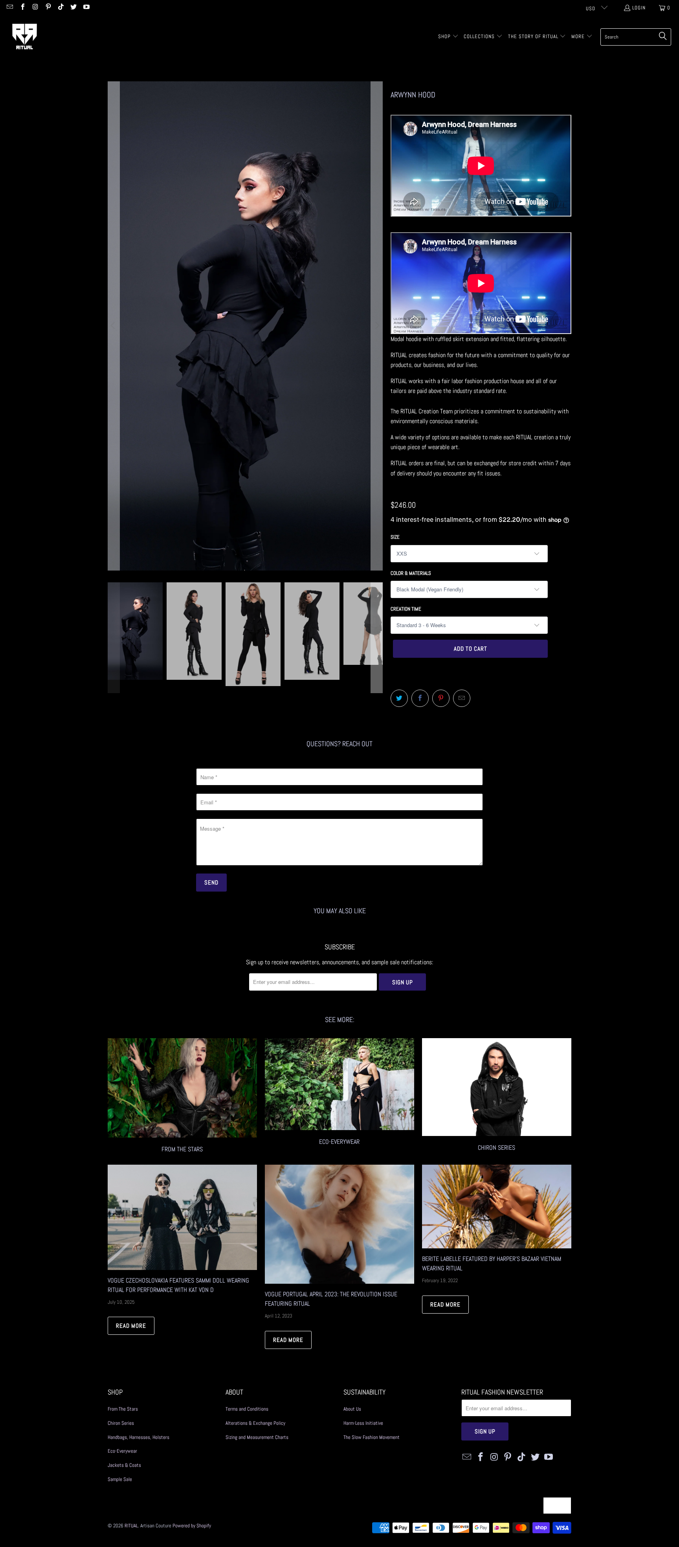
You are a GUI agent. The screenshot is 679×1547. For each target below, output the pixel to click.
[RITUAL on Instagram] (35, 7)
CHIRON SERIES (496, 1096)
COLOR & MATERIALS (411, 573)
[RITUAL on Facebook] (22, 7)
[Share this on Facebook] (420, 698)
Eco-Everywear (339, 1096)
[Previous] (113, 326)
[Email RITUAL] (9, 7)
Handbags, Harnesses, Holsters (138, 1437)
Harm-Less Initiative (363, 1423)
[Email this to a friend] (461, 698)
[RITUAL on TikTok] (60, 7)
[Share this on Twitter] (399, 698)
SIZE (395, 537)
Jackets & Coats (124, 1465)
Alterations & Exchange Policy (255, 1423)
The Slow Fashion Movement (371, 1437)
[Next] (377, 326)
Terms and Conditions (247, 1409)
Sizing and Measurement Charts (257, 1437)
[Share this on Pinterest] (441, 698)
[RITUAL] (24, 37)
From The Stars (123, 1409)
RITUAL (131, 1525)
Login (639, 7)
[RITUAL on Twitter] (73, 7)
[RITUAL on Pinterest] (47, 7)
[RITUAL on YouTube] (85, 7)
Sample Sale (120, 1479)
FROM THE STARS (182, 1096)
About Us (352, 1409)
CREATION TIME (406, 609)
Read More (131, 1325)
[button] (448, 37)
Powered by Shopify (192, 1525)
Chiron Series (121, 1423)
